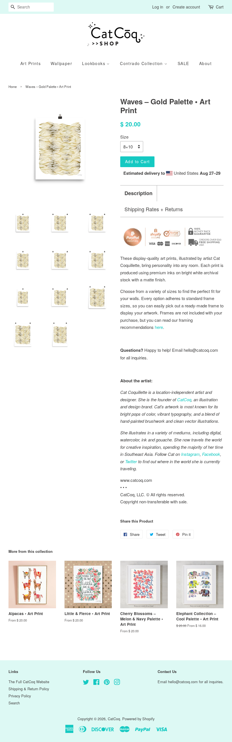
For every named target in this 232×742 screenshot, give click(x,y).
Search (14, 703)
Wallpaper (61, 63)
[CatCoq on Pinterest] (107, 683)
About (205, 63)
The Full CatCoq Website (28, 681)
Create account (186, 7)
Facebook (211, 454)
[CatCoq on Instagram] (117, 683)
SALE (183, 63)
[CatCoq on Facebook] (96, 683)
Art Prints (30, 63)
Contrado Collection (142, 63)
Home (12, 86)
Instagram (190, 454)
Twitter (131, 461)
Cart (220, 7)
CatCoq (114, 718)
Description (138, 193)
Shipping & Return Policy (28, 688)
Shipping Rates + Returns (153, 209)
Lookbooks (94, 63)
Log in (157, 7)
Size (124, 137)
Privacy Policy (19, 695)
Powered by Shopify (138, 718)
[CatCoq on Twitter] (86, 683)
